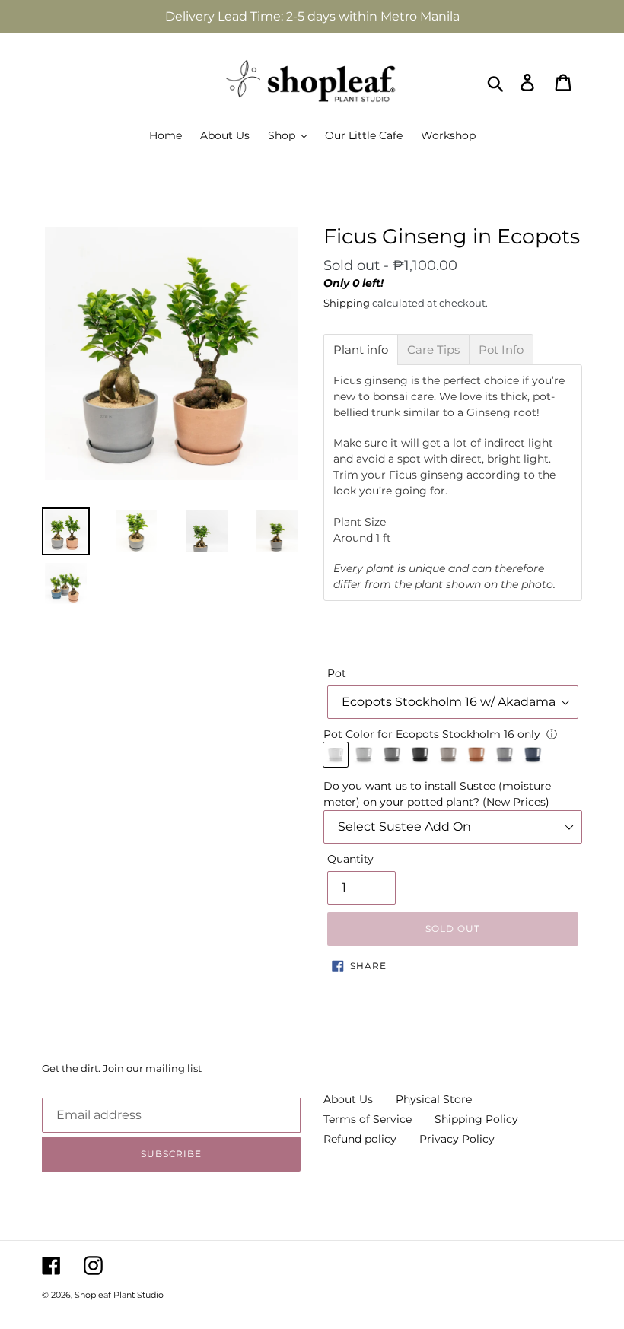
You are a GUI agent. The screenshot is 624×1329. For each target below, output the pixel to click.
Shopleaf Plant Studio (119, 1294)
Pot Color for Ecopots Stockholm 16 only (431, 734)
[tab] (360, 349)
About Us (348, 1099)
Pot (336, 673)
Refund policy (359, 1139)
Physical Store (434, 1099)
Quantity (350, 859)
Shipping (346, 303)
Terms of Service (367, 1119)
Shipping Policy (476, 1119)
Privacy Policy (457, 1139)
